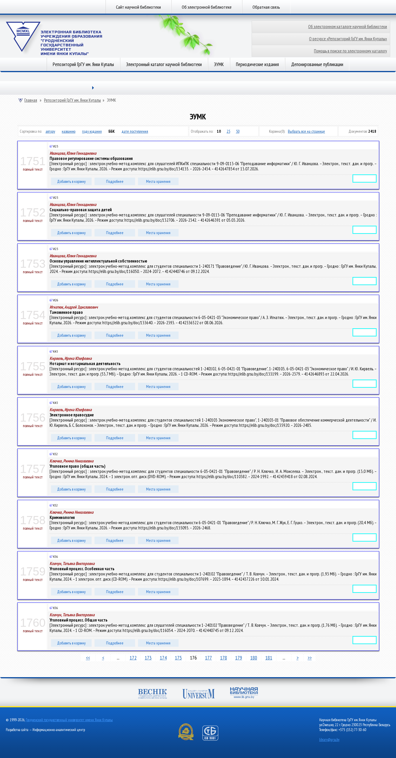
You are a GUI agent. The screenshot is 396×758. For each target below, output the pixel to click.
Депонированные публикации (317, 64)
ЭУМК (219, 64)
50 (237, 131)
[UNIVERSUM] (198, 694)
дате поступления (134, 131)
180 (253, 657)
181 (268, 657)
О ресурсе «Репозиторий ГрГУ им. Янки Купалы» (348, 38)
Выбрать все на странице (306, 131)
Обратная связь (266, 7)
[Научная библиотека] (244, 693)
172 (133, 657)
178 (223, 657)
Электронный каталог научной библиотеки (164, 64)
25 (228, 131)
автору (50, 131)
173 (148, 657)
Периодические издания (257, 64)
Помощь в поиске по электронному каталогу (350, 51)
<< (88, 657)
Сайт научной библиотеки (138, 7)
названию (68, 131)
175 (178, 657)
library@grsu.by (329, 739)
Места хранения (158, 181)
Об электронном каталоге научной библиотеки (347, 26)
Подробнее (114, 181)
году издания (92, 131)
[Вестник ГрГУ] (152, 694)
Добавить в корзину (71, 181)
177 (208, 657)
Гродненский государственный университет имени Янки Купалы (69, 719)
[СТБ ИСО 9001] (214, 739)
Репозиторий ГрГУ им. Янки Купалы (83, 64)
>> (310, 657)
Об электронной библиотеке (207, 7)
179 (238, 657)
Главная (30, 100)
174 (163, 657)
